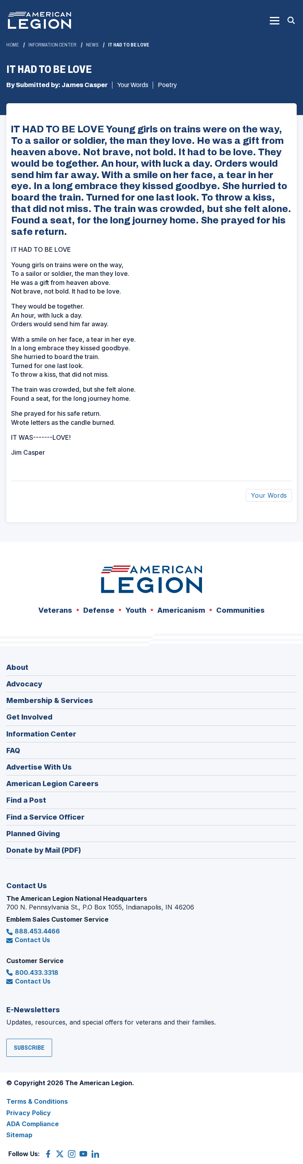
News (92, 45)
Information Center (52, 45)
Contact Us (32, 940)
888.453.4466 (37, 931)
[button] (274, 20)
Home (12, 45)
